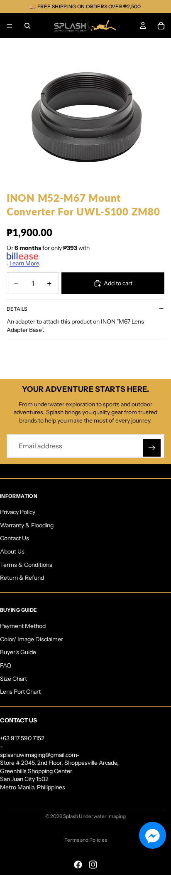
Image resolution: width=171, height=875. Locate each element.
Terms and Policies (85, 840)
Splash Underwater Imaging (94, 816)
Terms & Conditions (26, 564)
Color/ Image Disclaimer (31, 639)
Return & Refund (22, 577)
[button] (152, 835)
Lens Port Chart (20, 691)
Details (17, 309)
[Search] (27, 26)
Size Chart (13, 678)
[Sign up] (152, 448)
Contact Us (14, 538)
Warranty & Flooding (27, 525)
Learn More (24, 263)
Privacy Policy (17, 512)
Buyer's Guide (18, 652)
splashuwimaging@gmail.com (38, 754)
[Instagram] (93, 865)
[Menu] (9, 25)
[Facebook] (78, 865)
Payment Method (23, 626)
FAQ (5, 665)
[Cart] (161, 26)
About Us (12, 551)
